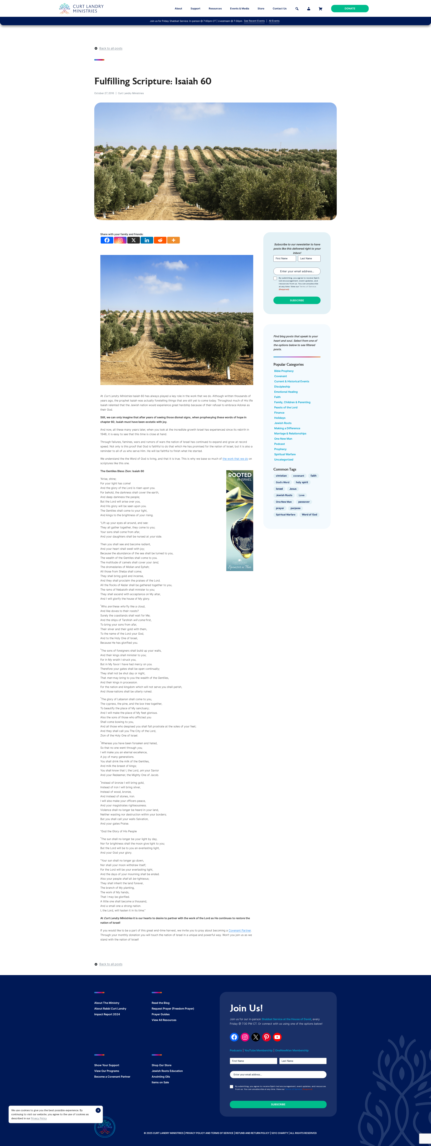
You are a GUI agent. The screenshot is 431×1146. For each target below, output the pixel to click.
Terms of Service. (308, 286)
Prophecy (280, 449)
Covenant (280, 376)
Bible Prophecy (284, 371)
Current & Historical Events (291, 381)
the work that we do (235, 458)
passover (304, 501)
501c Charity (279, 1133)
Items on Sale (160, 1082)
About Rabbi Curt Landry (110, 1008)
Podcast (279, 444)
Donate (350, 8)
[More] (173, 240)
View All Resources (164, 1020)
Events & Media (239, 8)
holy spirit (302, 482)
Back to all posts (110, 48)
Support (195, 8)
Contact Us (280, 8)
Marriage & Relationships (290, 433)
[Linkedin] (147, 240)
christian (281, 475)
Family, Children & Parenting (292, 402)
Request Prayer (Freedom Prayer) (173, 1008)
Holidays (280, 417)
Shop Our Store (161, 1065)
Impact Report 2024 (107, 1014)
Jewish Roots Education (167, 1071)
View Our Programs (106, 1071)
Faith (277, 397)
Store (261, 8)
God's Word (282, 482)
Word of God (309, 514)
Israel (279, 488)
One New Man (283, 438)
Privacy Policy (39, 1118)
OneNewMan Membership (292, 1050)
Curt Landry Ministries (131, 93)
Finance (279, 412)
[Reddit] (160, 240)
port (116, 1065)
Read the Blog (161, 1002)
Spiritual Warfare (285, 454)
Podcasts (236, 1050)
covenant (298, 475)
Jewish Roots (283, 423)
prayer (280, 508)
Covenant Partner (240, 930)
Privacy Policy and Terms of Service (209, 1133)
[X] (133, 240)
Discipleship (282, 386)
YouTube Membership (258, 1050)
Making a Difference (287, 428)
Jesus (292, 488)
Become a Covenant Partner (112, 1076)
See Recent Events (254, 20)
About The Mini (104, 1002)
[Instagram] (120, 240)
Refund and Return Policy (252, 1133)
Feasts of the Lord (285, 407)
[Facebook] (107, 240)
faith (314, 475)
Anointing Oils (161, 1076)
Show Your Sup (104, 1065)
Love (301, 495)
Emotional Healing (286, 391)
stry (116, 1002)
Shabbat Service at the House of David (286, 1019)
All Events (274, 20)
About (178, 8)
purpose (296, 508)
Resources (215, 8)
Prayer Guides (161, 1014)
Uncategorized (283, 459)
